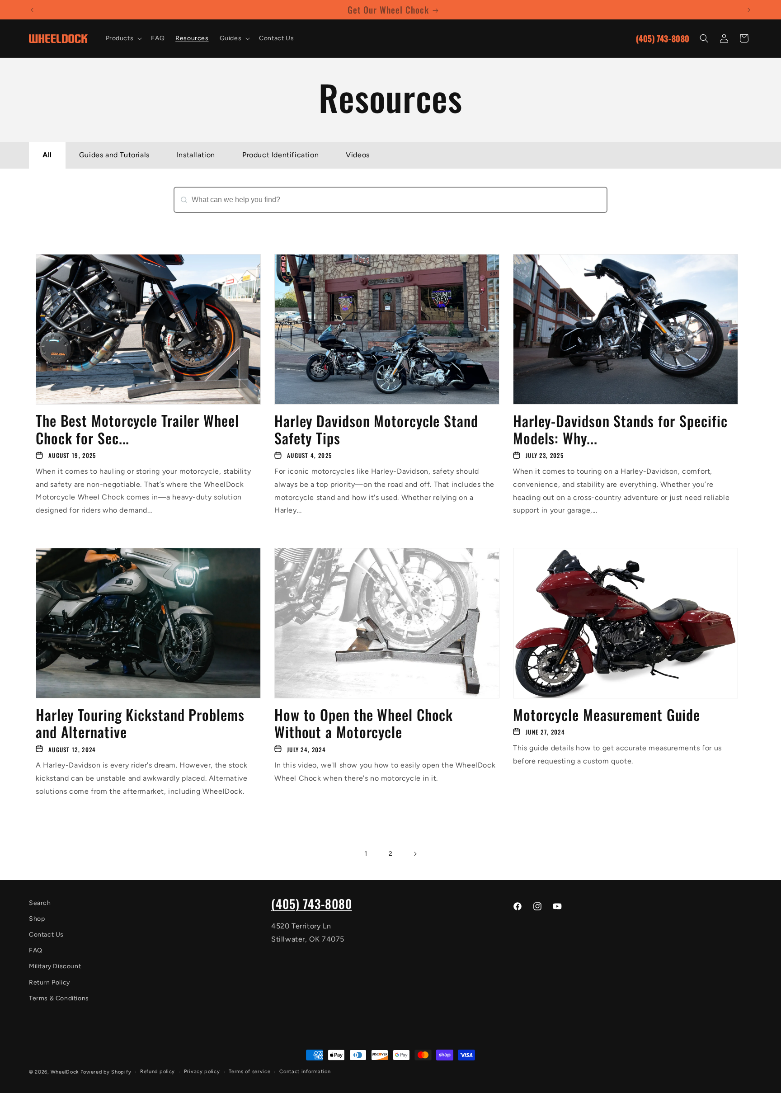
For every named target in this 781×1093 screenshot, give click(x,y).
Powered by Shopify (106, 1072)
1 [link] (366, 853)
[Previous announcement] (32, 10)
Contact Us (46, 934)
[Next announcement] (749, 10)
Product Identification (280, 155)
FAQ (35, 951)
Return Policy (49, 982)
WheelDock (65, 1072)
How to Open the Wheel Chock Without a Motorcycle (363, 723)
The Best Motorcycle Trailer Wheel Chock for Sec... (137, 429)
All (47, 155)
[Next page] (415, 854)
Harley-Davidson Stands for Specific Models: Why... (620, 429)
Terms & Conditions (59, 998)
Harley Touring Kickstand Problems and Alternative (140, 723)
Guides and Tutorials (114, 155)
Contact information (304, 1071)
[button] (123, 38)
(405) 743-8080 (663, 38)
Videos (358, 155)
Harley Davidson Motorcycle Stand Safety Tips (376, 429)
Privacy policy (202, 1071)
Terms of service (249, 1071)
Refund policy (157, 1071)
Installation (196, 155)
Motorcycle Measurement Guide (606, 714)
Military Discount (55, 967)
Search (186, 217)
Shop (37, 919)
